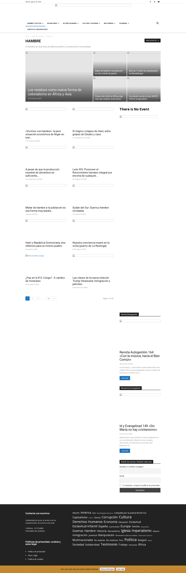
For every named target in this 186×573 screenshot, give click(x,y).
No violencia (112, 540)
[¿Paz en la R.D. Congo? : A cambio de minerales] (45, 264)
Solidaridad (92, 544)
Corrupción (110, 517)
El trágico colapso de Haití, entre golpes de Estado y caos (92, 133)
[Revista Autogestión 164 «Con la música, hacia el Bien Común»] (140, 334)
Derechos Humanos (88, 521)
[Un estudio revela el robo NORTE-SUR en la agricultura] (144, 89)
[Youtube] (159, 2)
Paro (121, 540)
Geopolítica (145, 527)
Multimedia (108, 23)
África (142, 544)
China (91, 518)
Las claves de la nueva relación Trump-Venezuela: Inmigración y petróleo (91, 281)
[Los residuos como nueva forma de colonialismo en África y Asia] (59, 79)
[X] (154, 2)
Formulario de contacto (35, 531)
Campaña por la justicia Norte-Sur (130, 513)
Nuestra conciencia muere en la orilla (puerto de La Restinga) (91, 244)
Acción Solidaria (70, 23)
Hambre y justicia (34, 23)
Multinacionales (83, 540)
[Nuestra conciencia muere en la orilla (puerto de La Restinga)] (93, 229)
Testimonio (109, 544)
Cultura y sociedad (90, 23)
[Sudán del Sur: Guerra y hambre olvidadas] (93, 194)
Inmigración (80, 535)
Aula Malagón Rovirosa (105, 513)
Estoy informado (107, 569)
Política (130, 539)
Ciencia (97, 517)
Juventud (93, 535)
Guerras (78, 530)
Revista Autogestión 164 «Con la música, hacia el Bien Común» (140, 355)
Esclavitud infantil (85, 526)
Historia (101, 531)
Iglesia (125, 530)
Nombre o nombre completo (131, 467)
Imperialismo (141, 530)
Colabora (123, 23)
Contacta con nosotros (37, 29)
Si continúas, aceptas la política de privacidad (141, 485)
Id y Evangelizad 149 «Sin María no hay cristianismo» (138, 427)
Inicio (27, 36)
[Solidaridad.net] (93, 12)
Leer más (124, 378)
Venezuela (133, 545)
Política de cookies (35, 559)
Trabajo (123, 544)
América (86, 512)
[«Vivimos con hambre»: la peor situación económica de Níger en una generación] (45, 118)
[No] (183, 569)
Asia (94, 513)
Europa (126, 526)
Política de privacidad (36, 551)
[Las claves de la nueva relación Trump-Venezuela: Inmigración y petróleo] (93, 264)
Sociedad (78, 544)
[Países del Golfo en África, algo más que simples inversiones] (110, 89)
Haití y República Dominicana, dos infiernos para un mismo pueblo (45, 244)
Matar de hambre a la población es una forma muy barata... (45, 209)
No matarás (99, 540)
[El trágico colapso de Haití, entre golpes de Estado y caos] (93, 118)
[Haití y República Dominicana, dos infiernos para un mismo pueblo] (45, 229)
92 (48, 298)
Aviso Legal (32, 555)
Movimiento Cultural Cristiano (127, 535)
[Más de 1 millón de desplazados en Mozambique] (144, 63)
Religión (142, 540)
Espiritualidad (114, 527)
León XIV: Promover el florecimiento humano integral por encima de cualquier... (92, 172)
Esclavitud (135, 522)
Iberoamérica (114, 531)
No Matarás (52, 23)
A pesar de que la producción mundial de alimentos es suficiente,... (42, 172)
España (103, 526)
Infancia (156, 531)
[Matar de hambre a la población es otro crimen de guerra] (110, 63)
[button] (157, 23)
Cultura (125, 517)
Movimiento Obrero (145, 535)
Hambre (90, 530)
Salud (150, 540)
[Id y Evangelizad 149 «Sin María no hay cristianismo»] (140, 408)
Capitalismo (80, 517)
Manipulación (106, 535)
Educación (123, 522)
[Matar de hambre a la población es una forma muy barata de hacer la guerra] (45, 194)
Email (122, 476)
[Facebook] (150, 2)
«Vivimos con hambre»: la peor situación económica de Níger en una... (44, 134)
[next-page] (54, 298)
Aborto (76, 512)
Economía (110, 521)
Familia (136, 526)
